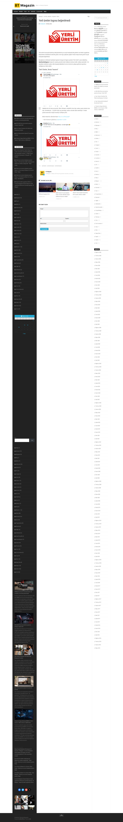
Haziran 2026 (98, 259)
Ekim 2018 (97, 553)
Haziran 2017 (98, 605)
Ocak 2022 (97, 425)
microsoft (100, 40)
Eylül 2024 (97, 324)
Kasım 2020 (97, 471)
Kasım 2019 (97, 510)
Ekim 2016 (97, 631)
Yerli (45, 11)
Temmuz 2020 (98, 484)
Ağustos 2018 (98, 559)
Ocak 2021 (97, 465)
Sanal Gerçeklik (19, 273)
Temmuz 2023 (98, 366)
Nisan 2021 (97, 455)
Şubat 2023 (97, 383)
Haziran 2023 (98, 370)
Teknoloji (18, 282)
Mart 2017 (97, 615)
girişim (105, 32)
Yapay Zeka (18, 299)
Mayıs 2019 (97, 530)
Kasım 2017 (97, 589)
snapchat (96, 45)
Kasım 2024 (97, 317)
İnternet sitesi (43, 223)
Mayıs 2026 (97, 262)
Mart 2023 (97, 380)
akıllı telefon (100, 26)
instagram (97, 36)
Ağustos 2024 (98, 327)
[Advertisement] (25, 89)
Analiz (17, 194)
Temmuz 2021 (98, 445)
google (96, 34)
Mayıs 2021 (97, 451)
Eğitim (17, 204)
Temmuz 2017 (98, 602)
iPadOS (17, 497)
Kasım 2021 (97, 432)
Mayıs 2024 (97, 337)
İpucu (17, 237)
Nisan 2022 (97, 416)
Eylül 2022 (97, 399)
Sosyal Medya (47, 16)
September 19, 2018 (61, 119)
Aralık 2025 (97, 278)
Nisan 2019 (97, 533)
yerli (104, 49)
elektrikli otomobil (100, 30)
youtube (100, 51)
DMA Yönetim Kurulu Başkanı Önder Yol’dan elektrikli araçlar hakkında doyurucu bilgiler (63, 194)
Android (33, 11)
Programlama (19, 260)
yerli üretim (44, 165)
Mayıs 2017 (97, 608)
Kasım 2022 (97, 393)
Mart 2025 (97, 308)
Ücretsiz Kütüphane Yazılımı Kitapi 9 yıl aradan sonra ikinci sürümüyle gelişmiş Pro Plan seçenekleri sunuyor (24, 151)
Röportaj (18, 263)
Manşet (41, 16)
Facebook (99, 32)
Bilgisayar (18, 197)
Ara (15, 437)
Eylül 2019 (97, 517)
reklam (95, 43)
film (103, 32)
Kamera (17, 240)
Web (17, 296)
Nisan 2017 (97, 612)
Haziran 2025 (98, 298)
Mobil (17, 250)
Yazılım (16, 11)
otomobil (105, 40)
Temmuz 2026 (98, 255)
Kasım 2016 (97, 628)
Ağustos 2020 (98, 481)
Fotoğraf (18, 217)
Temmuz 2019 (98, 523)
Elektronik (39, 11)
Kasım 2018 (97, 550)
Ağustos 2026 (98, 252)
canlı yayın (105, 28)
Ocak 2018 (97, 582)
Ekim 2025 (97, 285)
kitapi (106, 38)
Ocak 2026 (97, 275)
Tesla (100, 47)
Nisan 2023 (97, 376)
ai (97, 26)
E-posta (67, 218)
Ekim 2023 (97, 357)
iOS (29, 11)
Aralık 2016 (97, 625)
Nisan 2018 (97, 572)
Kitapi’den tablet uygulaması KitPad (23, 181)
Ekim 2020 (97, 474)
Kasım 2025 (97, 281)
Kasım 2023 (97, 353)
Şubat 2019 (97, 540)
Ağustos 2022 (98, 402)
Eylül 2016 (97, 635)
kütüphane (96, 40)
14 (27, 325)
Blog (17, 201)
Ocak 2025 (97, 314)
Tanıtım (17, 279)
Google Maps (101, 34)
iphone (96, 38)
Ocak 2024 (97, 347)
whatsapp (96, 49)
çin (97, 53)
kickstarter (103, 38)
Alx (30, 819)
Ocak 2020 (97, 504)
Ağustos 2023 (98, 363)
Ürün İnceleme (19, 289)
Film (17, 214)
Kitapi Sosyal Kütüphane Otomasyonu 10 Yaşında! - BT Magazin (24, 155)
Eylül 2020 (97, 478)
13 (24, 325)
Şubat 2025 (97, 311)
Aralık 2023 (97, 350)
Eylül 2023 (97, 360)
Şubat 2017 (97, 618)
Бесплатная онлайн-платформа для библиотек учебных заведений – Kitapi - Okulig (24, 163)
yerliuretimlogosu (58, 165)
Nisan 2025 (97, 304)
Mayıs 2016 (97, 648)
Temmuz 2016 (98, 641)
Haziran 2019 (98, 527)
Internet (17, 233)
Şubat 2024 (97, 344)
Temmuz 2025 (98, 295)
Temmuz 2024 (98, 330)
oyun (106, 42)
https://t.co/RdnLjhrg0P (64, 116)
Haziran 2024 (98, 334)
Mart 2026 (97, 268)
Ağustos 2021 (98, 442)
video (106, 47)
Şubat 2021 (97, 461)
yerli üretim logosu (50, 165)
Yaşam (54, 16)
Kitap (17, 243)
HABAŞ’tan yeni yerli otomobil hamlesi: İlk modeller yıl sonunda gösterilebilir (101, 86)
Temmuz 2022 (98, 406)
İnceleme (18, 230)
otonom (95, 42)
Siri (104, 43)
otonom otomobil (101, 42)
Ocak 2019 (97, 543)
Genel (17, 220)
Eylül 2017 (97, 595)
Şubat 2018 (97, 579)
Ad (41, 218)
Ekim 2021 (97, 435)
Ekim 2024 (97, 321)
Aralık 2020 (97, 468)
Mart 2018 (97, 576)
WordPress (22, 819)
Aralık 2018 (97, 546)
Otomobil (18, 253)
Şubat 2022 (97, 422)
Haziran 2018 (98, 566)
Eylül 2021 (97, 438)
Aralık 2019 (97, 507)
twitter (103, 47)
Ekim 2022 (97, 396)
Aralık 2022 (97, 389)
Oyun (25, 11)
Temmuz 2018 (98, 563)
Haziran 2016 (98, 644)
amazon (104, 26)
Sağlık (17, 266)
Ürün (17, 286)
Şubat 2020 (97, 501)
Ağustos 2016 (98, 638)
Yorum (42, 208)
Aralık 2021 (97, 429)
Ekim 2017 (97, 592)
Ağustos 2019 (98, 520)
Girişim (21, 11)
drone (95, 30)
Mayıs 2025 (97, 301)
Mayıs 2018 (97, 569)
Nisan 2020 (97, 494)
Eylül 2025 (97, 288)
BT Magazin (42, 23)
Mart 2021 (97, 458)
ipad (103, 36)
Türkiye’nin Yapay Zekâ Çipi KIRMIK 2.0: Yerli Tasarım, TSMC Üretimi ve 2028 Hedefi (100, 108)
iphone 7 (99, 38)
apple (101, 28)
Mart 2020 (97, 497)
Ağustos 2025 (98, 291)
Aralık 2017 (97, 586)
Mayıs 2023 (97, 373)
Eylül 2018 (97, 556)
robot (98, 43)
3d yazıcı (95, 26)
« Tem (24, 333)
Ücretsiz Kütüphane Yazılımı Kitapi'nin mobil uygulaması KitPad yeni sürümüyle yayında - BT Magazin (24, 185)
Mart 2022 (97, 419)
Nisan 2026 (97, 265)
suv (99, 45)
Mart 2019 (97, 537)
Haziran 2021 (98, 448)
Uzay (17, 292)
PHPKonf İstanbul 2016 (44, 194)
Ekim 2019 (97, 514)
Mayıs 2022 (97, 412)
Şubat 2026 (97, 272)
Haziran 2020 (98, 487)
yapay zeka (100, 49)
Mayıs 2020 (97, 491)
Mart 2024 (97, 340)
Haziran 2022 (98, 409)
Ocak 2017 (97, 622)
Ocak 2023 (97, 386)
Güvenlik (17, 227)
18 (18, 327)
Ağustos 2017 (98, 599)
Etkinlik (17, 210)
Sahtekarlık (18, 269)
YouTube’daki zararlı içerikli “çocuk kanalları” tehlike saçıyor (24, 48)
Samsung (101, 44)
